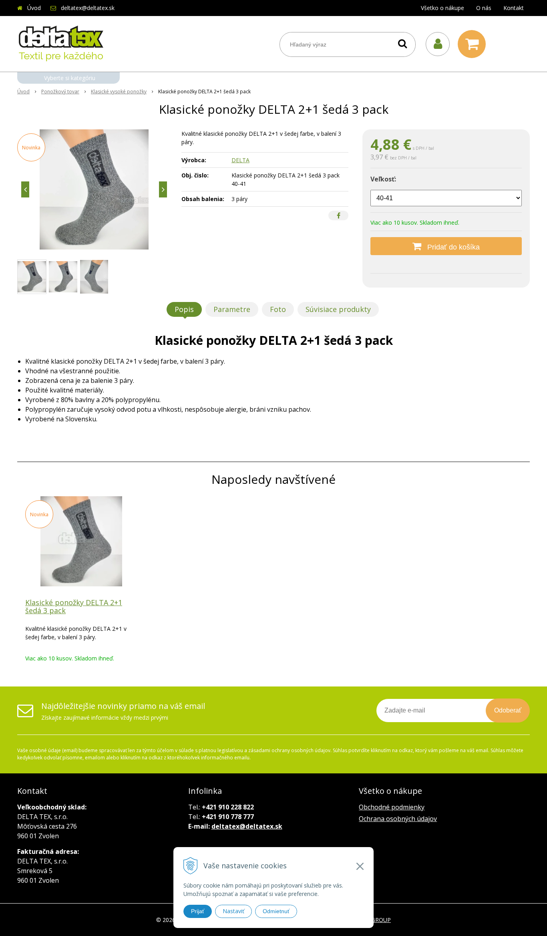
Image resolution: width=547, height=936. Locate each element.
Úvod (34, 8)
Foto (278, 309)
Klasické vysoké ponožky (119, 91)
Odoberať (507, 710)
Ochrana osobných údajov (398, 818)
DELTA (240, 160)
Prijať (197, 911)
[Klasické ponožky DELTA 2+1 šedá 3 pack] (94, 189)
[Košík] (474, 44)
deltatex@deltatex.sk (88, 8)
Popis (184, 309)
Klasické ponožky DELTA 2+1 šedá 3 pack (73, 606)
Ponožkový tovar (60, 91)
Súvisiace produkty (338, 309)
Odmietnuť (276, 911)
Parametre (231, 309)
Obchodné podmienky (391, 807)
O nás (483, 8)
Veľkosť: (383, 179)
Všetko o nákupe (442, 8)
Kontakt (513, 8)
